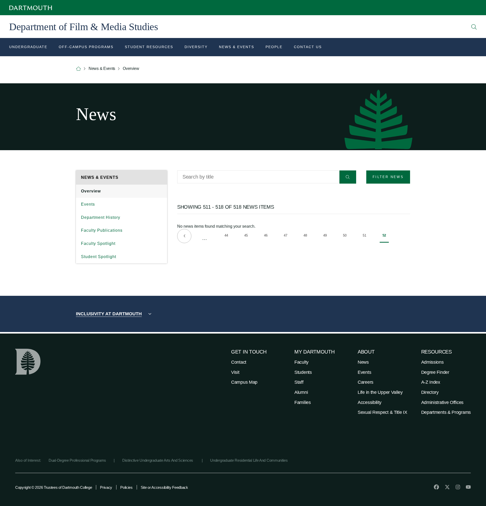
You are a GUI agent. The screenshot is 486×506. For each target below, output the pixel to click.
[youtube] (468, 487)
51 (366, 236)
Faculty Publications (102, 230)
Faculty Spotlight (98, 243)
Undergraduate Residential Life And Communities (249, 460)
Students (303, 372)
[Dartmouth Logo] (30, 7)
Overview (91, 191)
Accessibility (369, 402)
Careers (365, 382)
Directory (430, 392)
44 (228, 236)
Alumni (301, 392)
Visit (235, 372)
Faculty (301, 362)
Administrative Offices (442, 402)
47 (287, 236)
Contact (238, 362)
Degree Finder (435, 372)
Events (88, 204)
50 (346, 236)
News (363, 362)
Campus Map (244, 382)
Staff (298, 382)
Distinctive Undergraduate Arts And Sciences (158, 460)
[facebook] (436, 487)
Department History (100, 217)
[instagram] (458, 487)
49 (326, 236)
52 (385, 238)
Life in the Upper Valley (380, 392)
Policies (126, 487)
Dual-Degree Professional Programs (77, 460)
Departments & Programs (446, 412)
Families (302, 402)
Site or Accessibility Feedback (164, 487)
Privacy (106, 487)
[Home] (78, 68)
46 (267, 236)
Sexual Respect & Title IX (382, 412)
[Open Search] (474, 27)
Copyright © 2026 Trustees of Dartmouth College (53, 487)
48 (306, 236)
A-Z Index (430, 382)
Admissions (432, 362)
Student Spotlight (98, 257)
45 (247, 236)
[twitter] (447, 487)
